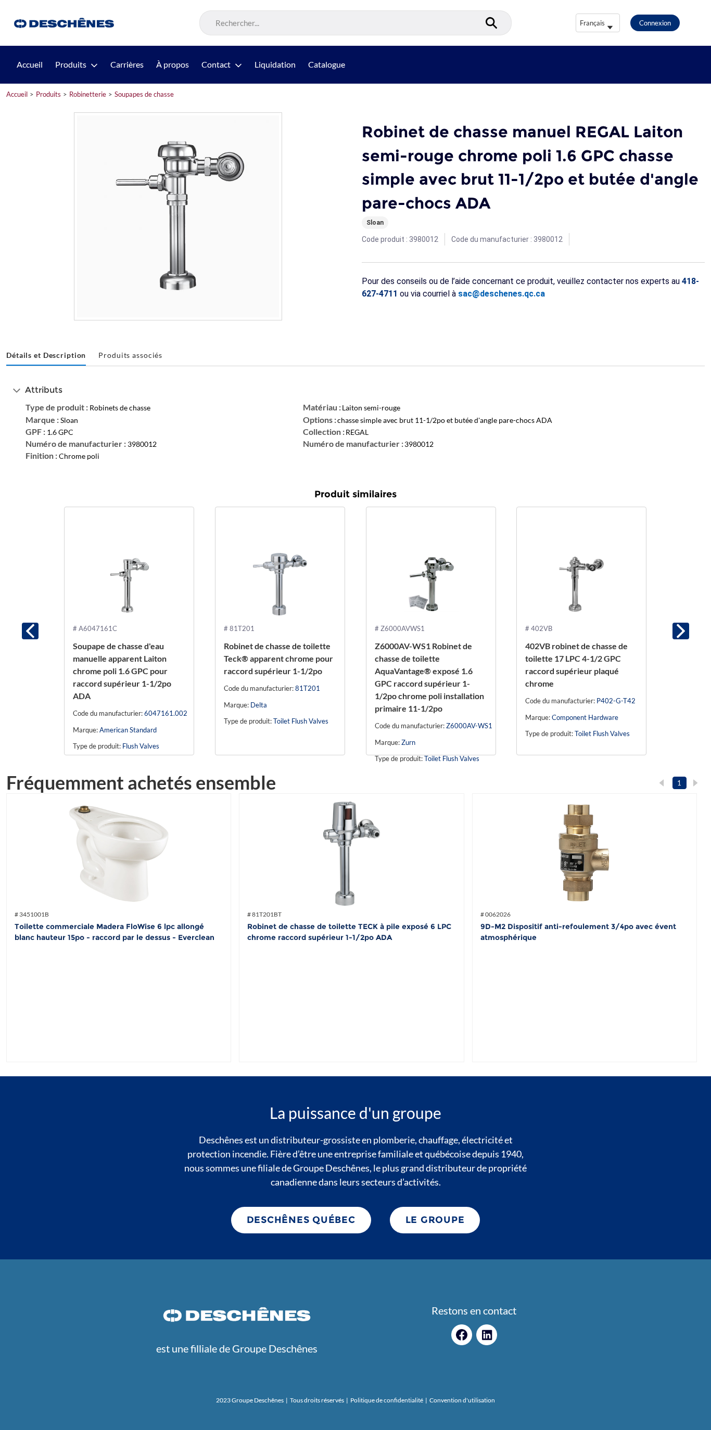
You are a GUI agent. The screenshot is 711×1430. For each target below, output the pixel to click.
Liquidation (275, 64)
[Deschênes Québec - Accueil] (62, 23)
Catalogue (326, 64)
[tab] (46, 355)
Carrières (127, 64)
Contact (216, 64)
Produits (70, 64)
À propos (172, 64)
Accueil (30, 64)
